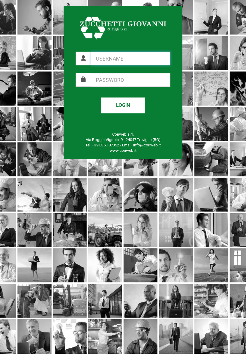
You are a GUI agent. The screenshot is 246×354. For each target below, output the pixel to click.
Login (123, 105)
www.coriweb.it (123, 150)
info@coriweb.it (147, 145)
